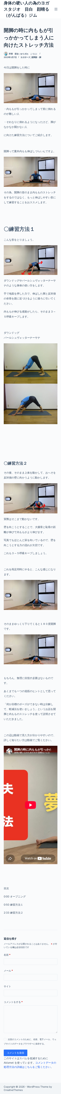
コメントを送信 (15, 1052)
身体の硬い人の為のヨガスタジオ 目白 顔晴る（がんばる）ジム (26, 9)
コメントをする (13, 1002)
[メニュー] (55, 9)
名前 (7, 954)
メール (8, 970)
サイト (7, 986)
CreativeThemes (13, 1090)
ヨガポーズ (25, 57)
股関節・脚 (36, 57)
